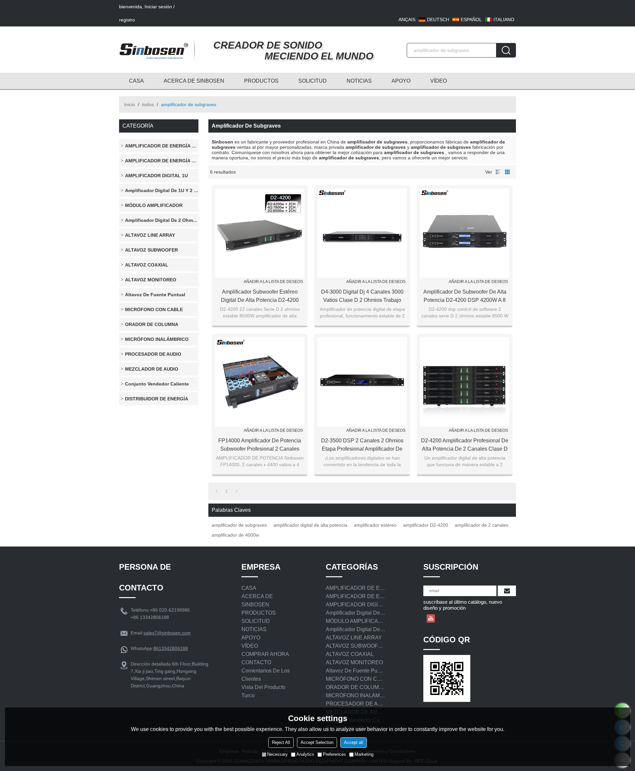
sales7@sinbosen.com (167, 632)
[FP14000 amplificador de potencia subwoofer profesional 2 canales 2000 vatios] (259, 381)
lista (498, 172)
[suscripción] (507, 591)
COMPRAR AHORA (265, 654)
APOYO (401, 81)
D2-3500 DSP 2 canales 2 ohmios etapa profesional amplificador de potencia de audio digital (362, 445)
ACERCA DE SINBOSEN (194, 81)
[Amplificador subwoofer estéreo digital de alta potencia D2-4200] (259, 233)
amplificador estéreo (375, 525)
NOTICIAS (359, 81)
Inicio (129, 104)
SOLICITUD (312, 81)
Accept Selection (317, 742)
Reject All (281, 742)
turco (248, 695)
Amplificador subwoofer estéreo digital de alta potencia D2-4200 (260, 296)
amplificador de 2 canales (481, 525)
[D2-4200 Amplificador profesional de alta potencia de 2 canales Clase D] (464, 381)
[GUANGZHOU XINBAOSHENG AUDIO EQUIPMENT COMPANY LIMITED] (154, 49)
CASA (136, 81)
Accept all (353, 742)
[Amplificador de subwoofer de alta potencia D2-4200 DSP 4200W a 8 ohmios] (464, 233)
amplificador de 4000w (235, 535)
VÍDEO (438, 81)
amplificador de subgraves (239, 525)
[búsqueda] (506, 50)
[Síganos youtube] (431, 618)
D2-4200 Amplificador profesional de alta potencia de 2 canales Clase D (464, 445)
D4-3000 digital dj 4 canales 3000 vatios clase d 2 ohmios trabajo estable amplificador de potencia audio (362, 296)
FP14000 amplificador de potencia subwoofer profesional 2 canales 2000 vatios (259, 445)
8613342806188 (170, 648)
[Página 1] (216, 491)
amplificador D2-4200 (425, 525)
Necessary (277, 754)
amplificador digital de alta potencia (310, 525)
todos (148, 104)
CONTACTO (256, 662)
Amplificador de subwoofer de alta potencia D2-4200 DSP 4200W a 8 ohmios (464, 296)
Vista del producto (263, 687)
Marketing (364, 754)
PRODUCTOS (261, 81)
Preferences (334, 754)
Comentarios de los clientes (265, 675)
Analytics (305, 754)
